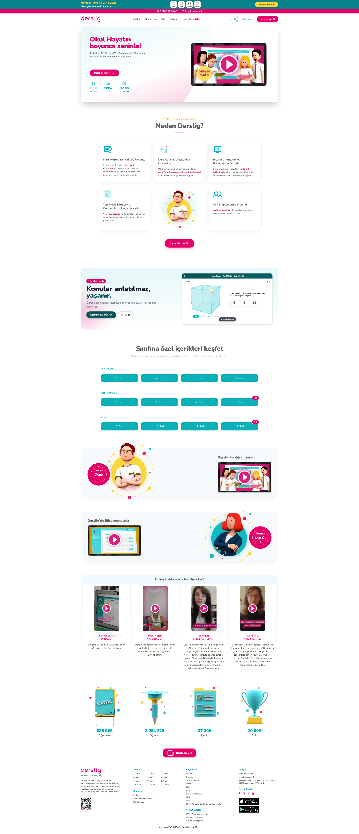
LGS (188, 797)
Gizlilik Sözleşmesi (194, 820)
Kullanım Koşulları (194, 817)
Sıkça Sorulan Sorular (143, 798)
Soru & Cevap (192, 780)
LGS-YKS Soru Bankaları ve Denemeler (204, 804)
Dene (127, 314)
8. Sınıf (150, 781)
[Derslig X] (249, 793)
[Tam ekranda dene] (268, 282)
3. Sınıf (164, 773)
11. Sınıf (151, 784)
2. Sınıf (150, 773)
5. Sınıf (150, 777)
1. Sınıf (136, 773)
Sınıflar (136, 19)
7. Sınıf (136, 781)
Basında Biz (184, 753)
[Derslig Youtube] (253, 793)
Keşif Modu (190, 19)
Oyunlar (189, 783)
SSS (163, 19)
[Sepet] (235, 19)
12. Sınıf (165, 784)
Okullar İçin (150, 19)
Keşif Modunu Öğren (101, 314)
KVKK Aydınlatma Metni (197, 814)
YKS (188, 800)
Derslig (178, 827)
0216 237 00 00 (168, 11)
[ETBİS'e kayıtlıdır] (86, 804)
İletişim (173, 19)
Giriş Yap (247, 19)
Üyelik (189, 773)
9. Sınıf (164, 781)
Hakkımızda (138, 802)
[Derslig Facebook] (240, 793)
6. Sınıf (164, 777)
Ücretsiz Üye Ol (268, 19)
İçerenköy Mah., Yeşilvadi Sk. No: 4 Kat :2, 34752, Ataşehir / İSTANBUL (257, 782)
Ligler (188, 787)
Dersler (189, 777)
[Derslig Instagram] (244, 793)
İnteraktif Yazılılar (194, 794)
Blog (188, 790)
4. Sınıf (136, 777)
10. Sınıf (137, 784)
